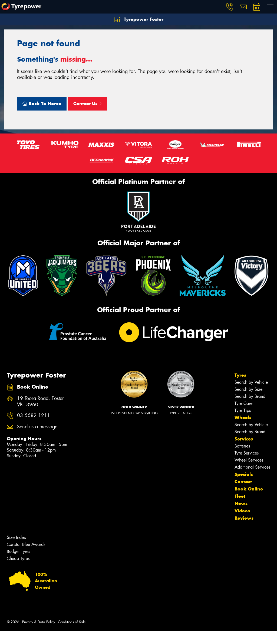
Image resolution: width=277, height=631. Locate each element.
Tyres (240, 375)
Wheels (243, 417)
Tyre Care (243, 403)
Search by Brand (250, 396)
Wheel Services (249, 460)
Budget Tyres (18, 551)
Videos (242, 511)
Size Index (16, 537)
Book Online (249, 489)
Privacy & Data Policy (38, 622)
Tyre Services (247, 453)
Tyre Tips (243, 410)
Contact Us (86, 103)
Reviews (244, 518)
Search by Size (248, 389)
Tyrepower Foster (143, 19)
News (241, 503)
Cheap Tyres (18, 558)
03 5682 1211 (33, 415)
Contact (243, 482)
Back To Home (44, 103)
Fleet (240, 496)
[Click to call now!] (229, 7)
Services (244, 439)
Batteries (242, 446)
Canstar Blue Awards (26, 544)
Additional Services (252, 467)
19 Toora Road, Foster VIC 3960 (40, 401)
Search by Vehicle (251, 382)
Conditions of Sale (72, 622)
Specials (244, 474)
